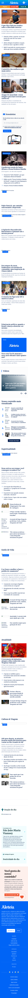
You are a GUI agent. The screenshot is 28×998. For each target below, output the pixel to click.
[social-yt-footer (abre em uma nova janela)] (9, 972)
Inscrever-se (7, 131)
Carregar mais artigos (14, 440)
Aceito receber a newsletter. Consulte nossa (13, 127)
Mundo (4, 645)
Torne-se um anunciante (14, 987)
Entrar (18, 930)
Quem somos (14, 982)
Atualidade (6, 640)
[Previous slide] (22, 393)
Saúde (4, 191)
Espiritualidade (8, 449)
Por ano (14, 966)
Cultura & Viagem (9, 719)
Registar (5, 6)
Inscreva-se (14, 956)
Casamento (5, 555)
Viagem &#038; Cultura (14, 945)
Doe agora (13, 6)
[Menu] (4, 3)
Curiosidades (6, 55)
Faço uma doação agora (11, 894)
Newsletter (14, 951)
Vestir (14, 958)
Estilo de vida (14, 941)
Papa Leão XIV (6, 283)
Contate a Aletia (14, 990)
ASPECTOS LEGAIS (14, 985)
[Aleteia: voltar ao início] (14, 2)
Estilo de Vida (7, 550)
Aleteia (4, 339)
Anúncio (14, 960)
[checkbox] (3, 126)
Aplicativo (14, 954)
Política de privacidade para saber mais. (12, 127)
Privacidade (14, 993)
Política (4, 310)
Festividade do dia (11, 859)
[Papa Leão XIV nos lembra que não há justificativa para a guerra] (14, 382)
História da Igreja (7, 216)
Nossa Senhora (6, 153)
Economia (5, 251)
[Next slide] (25, 393)
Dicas (4, 81)
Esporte (5, 11)
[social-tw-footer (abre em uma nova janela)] (15, 972)
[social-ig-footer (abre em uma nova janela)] (18, 972)
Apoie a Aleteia (14, 979)
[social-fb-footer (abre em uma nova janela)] (12, 972)
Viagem (4, 724)
